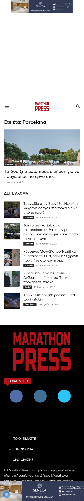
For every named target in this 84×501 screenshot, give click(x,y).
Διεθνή (28, 287)
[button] (42, 6)
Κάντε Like (16, 391)
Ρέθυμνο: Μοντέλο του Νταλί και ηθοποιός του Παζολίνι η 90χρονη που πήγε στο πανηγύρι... (50, 256)
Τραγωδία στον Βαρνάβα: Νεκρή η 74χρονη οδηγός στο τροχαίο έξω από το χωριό (50, 208)
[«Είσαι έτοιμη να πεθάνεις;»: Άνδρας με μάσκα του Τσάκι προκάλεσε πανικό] (12, 279)
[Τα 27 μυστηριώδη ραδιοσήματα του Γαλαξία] (12, 301)
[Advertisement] (42, 57)
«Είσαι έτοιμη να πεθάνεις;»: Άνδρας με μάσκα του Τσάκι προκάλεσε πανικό (45, 278)
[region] (42, 6)
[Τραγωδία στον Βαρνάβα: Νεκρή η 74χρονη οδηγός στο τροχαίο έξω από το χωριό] (12, 209)
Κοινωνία (9, 165)
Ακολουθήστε (40, 391)
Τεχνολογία (30, 304)
